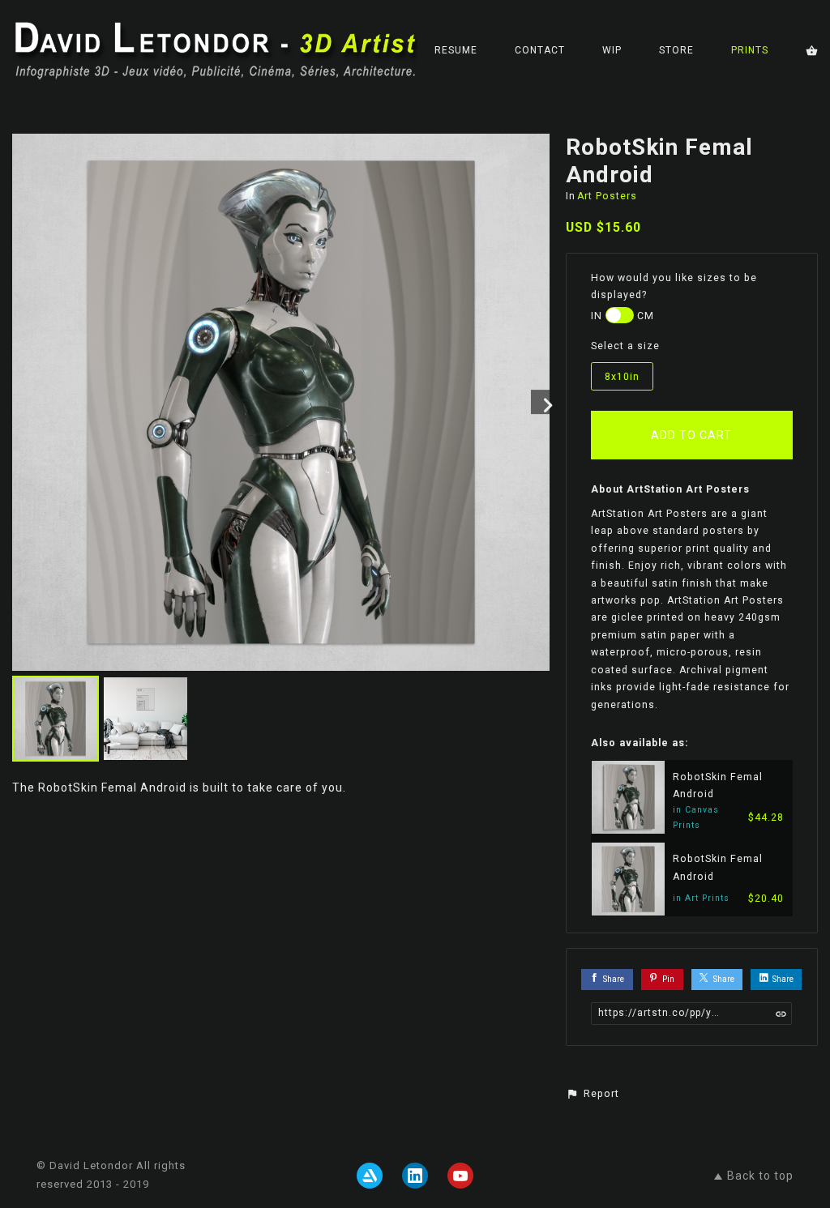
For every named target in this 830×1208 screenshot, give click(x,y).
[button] (592, 1093)
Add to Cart (691, 435)
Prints (749, 50)
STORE (676, 50)
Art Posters (607, 196)
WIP (612, 50)
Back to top (760, 1175)
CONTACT (540, 50)
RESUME (455, 50)
